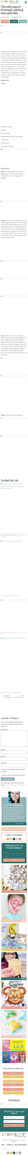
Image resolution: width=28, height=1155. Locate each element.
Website (3, 763)
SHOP (24, 1036)
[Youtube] (17, 839)
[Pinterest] (8, 839)
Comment (4, 729)
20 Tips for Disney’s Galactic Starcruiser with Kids (13, 633)
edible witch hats (14, 71)
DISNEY (24, 1007)
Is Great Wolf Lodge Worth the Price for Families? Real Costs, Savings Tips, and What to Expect (13, 535)
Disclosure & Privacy (21, 1145)
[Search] (24, 829)
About (3, 1145)
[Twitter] (20, 839)
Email (3, 756)
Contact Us (9, 1145)
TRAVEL (23, 979)
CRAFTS (23, 921)
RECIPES (23, 891)
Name (3, 750)
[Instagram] (11, 839)
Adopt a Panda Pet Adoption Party (10, 692)
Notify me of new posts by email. (13, 775)
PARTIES (23, 950)
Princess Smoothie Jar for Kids (9, 595)
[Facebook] (14, 839)
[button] (26, 2)
